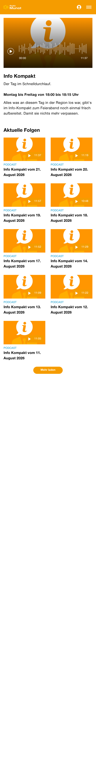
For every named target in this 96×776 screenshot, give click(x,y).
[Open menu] (88, 7)
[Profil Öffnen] (79, 7)
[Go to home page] (12, 7)
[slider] (53, 48)
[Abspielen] (10, 51)
